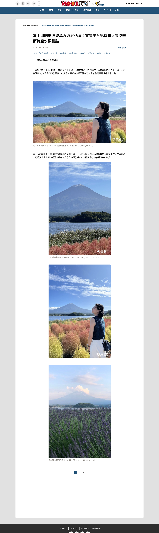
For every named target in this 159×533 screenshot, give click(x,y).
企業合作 (74, 528)
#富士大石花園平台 (41, 53)
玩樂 (119, 48)
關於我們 (63, 528)
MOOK (139, 3)
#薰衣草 (107, 53)
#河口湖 (82, 53)
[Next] (87, 472)
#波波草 (91, 53)
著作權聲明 (85, 528)
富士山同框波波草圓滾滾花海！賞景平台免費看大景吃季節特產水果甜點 (68, 25)
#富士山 (54, 53)
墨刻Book (130, 3)
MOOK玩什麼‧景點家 (30, 25)
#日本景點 (73, 53)
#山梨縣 (63, 53)
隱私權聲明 (96, 528)
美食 (124, 48)
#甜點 (99, 53)
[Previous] (72, 472)
